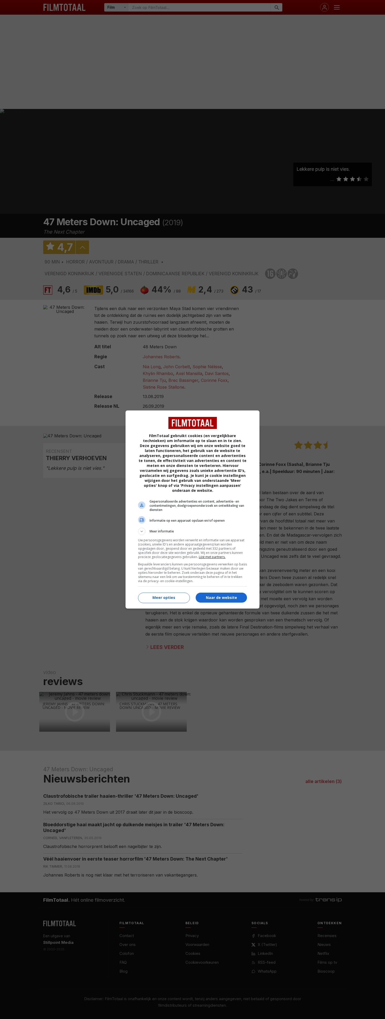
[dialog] (192, 509)
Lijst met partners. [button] (212, 557)
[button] (192, 531)
